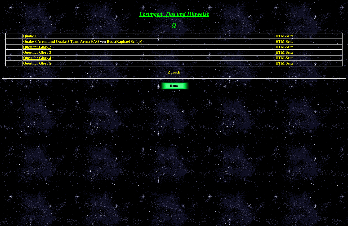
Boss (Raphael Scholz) (124, 41)
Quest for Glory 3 (37, 52)
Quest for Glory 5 (37, 63)
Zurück (174, 72)
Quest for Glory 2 (37, 47)
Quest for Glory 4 (37, 58)
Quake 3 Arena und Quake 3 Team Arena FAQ (61, 41)
